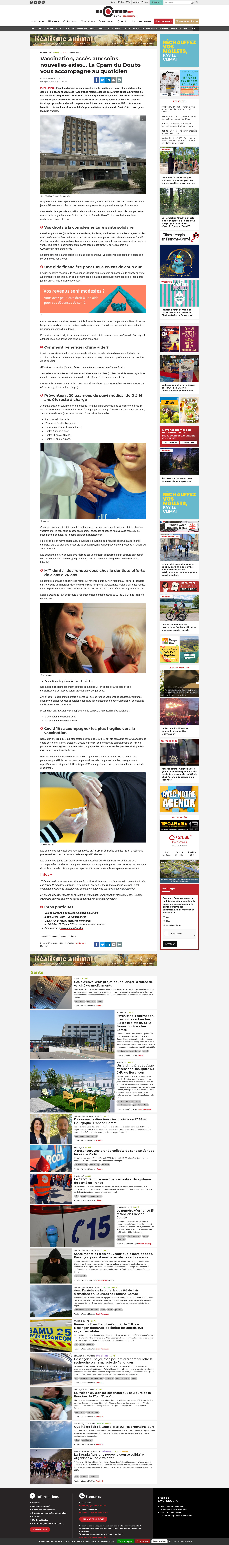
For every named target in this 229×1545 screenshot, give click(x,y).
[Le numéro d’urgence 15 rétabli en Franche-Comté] (72, 1217)
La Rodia (105, 1165)
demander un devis (93, 1519)
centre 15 (121, 1236)
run (76, 1477)
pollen (110, 1310)
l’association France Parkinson (91, 1378)
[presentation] (137, 191)
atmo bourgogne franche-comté (86, 1310)
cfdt (76, 1196)
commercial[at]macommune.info (93, 1512)
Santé (56, 52)
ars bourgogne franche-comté (86, 1136)
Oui (167, 917)
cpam (63, 936)
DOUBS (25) (45, 52)
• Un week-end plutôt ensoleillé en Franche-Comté (179, 132)
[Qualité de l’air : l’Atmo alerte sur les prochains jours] (51, 1433)
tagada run (94, 1477)
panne (145, 1236)
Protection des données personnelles (49, 1513)
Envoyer (170, 944)
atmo (77, 1440)
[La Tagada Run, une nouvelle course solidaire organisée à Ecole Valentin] (51, 1461)
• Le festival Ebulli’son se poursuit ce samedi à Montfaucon (177, 125)
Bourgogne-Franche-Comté (88, 1116)
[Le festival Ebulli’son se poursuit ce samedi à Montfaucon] (179, 711)
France (77, 979)
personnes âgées (95, 1196)
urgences (121, 1239)
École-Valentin (81, 1451)
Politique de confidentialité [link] (180, 1541)
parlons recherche (122, 1378)
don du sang (94, 1165)
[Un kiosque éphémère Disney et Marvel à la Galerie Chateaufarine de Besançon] (179, 368)
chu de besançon (124, 1105)
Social (64, 52)
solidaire (84, 1477)
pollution (118, 1310)
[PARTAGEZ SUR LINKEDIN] (108, 80)
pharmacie (91, 1001)
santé (100, 1001)
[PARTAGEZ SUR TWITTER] (102, 80)
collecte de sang (81, 1165)
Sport (125, 1451)
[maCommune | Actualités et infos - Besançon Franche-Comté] (114, 11)
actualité (90, 1356)
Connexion (188, 442)
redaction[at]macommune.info (93, 1505)
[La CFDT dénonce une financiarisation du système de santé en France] (51, 1186)
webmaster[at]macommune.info (93, 1537)
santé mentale (80, 1276)
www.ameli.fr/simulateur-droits (56, 248)
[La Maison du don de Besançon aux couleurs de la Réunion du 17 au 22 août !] (51, 1399)
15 (76, 1344)
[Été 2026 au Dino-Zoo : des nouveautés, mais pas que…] (179, 461)
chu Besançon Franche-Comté (129, 1051)
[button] (192, 2)
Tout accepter (125, 1541)
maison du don (92, 1412)
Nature (106, 1287)
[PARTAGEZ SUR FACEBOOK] (96, 80)
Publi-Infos (75, 52)
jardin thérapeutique (140, 1105)
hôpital (145, 1051)
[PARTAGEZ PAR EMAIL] (113, 80)
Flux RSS (36, 1516)
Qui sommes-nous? (41, 1506)
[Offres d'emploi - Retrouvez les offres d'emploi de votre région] (179, 242)
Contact (35, 1503)
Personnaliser (159, 1541)
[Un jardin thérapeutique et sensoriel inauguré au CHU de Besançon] (72, 1072)
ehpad (83, 1196)
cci (76, 1378)
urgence (90, 1344)
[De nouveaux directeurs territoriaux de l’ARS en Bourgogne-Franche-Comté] (51, 1126)
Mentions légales (40, 1520)
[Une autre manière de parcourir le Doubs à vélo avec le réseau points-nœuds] (179, 608)
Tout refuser (142, 1541)
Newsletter (40, 1529)
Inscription (170, 442)
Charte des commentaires (43, 1510)
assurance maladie (50, 936)
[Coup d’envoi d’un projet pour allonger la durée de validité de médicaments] (51, 988)
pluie (103, 1310)
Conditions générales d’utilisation (47, 1523)
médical (72, 936)
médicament (79, 1001)
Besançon (121, 1013)
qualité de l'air (87, 1440)
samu (82, 1344)
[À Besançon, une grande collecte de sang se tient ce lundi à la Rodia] (51, 1157)
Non (168, 921)
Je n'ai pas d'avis (173, 925)
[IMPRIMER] (119, 80)
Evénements (102, 1356)
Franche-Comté (124, 1207)
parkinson (109, 1378)
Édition (118, 16)
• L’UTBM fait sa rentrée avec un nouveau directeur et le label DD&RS (178, 109)
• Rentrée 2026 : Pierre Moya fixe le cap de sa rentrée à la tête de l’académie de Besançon (178, 140)
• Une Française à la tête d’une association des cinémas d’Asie (179, 117)
